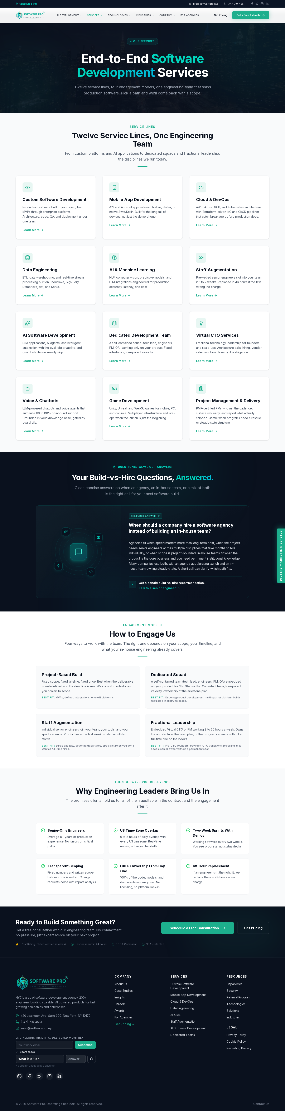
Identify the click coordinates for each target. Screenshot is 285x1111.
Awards (120, 1010)
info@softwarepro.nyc (205, 3)
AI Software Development (188, 1028)
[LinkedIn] (267, 3)
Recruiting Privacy (239, 1048)
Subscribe (85, 1045)
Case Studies (124, 990)
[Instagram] (262, 3)
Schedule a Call (28, 3)
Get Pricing (220, 15)
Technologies (236, 1004)
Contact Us (261, 1104)
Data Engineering (182, 1008)
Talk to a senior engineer (157, 588)
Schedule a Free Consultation (194, 928)
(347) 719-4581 (236, 3)
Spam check (27, 1051)
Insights (120, 997)
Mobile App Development (188, 995)
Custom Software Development (182, 986)
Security (232, 990)
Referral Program (238, 997)
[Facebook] (252, 3)
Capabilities (234, 984)
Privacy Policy (236, 1035)
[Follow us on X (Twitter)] (39, 1076)
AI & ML (175, 1015)
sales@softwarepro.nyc (37, 1028)
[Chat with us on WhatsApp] (19, 1076)
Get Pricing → (125, 1024)
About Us (121, 984)
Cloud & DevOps (181, 1001)
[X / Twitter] (257, 3)
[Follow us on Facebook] (29, 1076)
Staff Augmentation (183, 1021)
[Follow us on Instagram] (49, 1076)
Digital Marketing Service (280, 555)
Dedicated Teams (182, 1035)
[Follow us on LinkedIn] (59, 1076)
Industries (233, 1017)
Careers (120, 1004)
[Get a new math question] (91, 1059)
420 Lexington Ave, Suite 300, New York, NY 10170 (56, 1015)
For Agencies (124, 1017)
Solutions (233, 1010)
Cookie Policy (236, 1041)
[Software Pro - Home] (30, 15)
